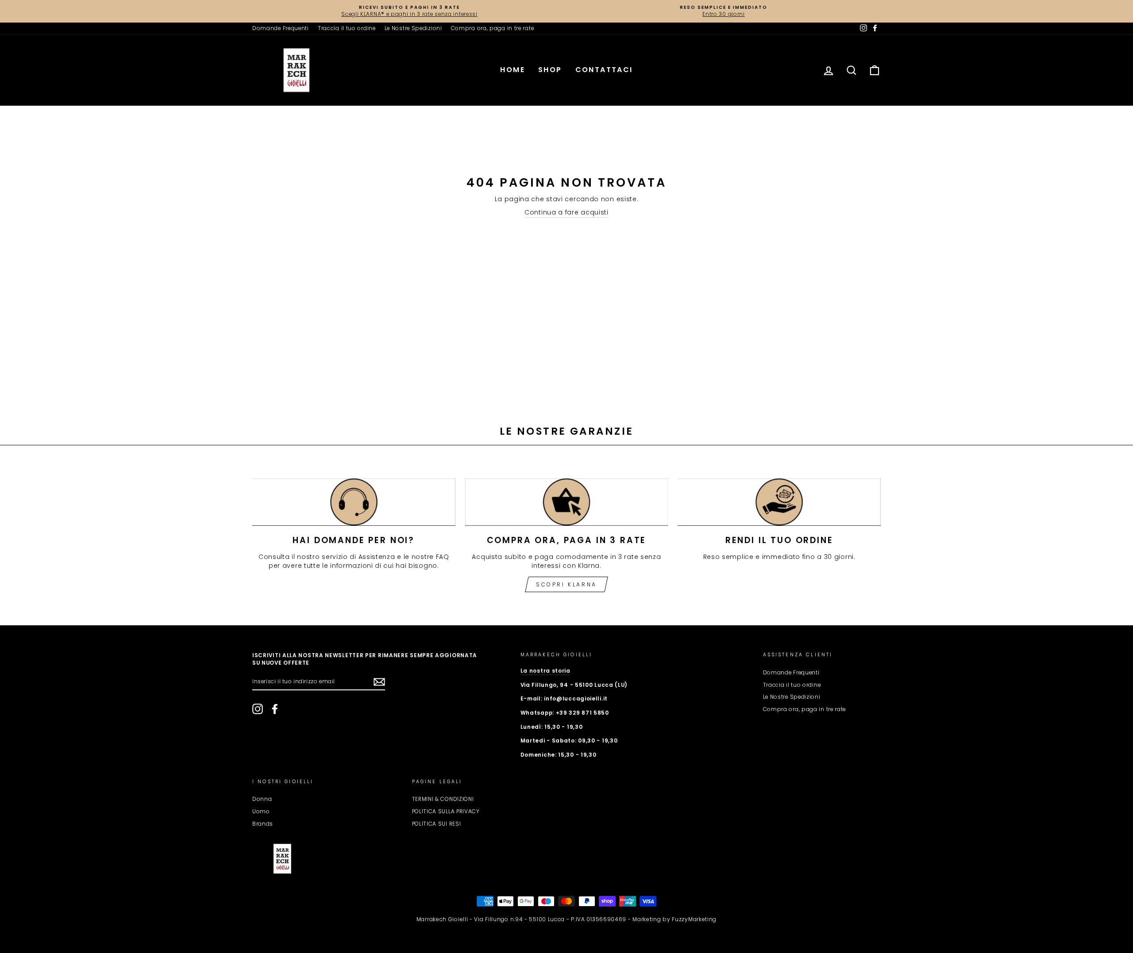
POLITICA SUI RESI (436, 823)
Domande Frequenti (280, 28)
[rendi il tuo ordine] (779, 502)
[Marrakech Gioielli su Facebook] (275, 709)
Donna (262, 799)
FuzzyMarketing (694, 919)
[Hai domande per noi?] (353, 502)
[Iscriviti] (379, 682)
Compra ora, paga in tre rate (492, 28)
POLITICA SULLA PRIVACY (446, 811)
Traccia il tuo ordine (347, 28)
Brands (262, 823)
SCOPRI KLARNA (566, 584)
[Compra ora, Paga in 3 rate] (566, 502)
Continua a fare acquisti (566, 212)
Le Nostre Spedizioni (413, 28)
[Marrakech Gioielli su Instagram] (257, 709)
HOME (512, 70)
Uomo (261, 811)
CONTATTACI (604, 70)
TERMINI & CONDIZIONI (443, 799)
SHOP (550, 70)
